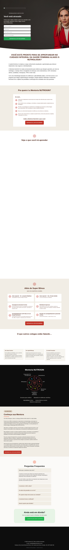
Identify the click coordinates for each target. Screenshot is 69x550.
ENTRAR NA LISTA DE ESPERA (17, 38)
